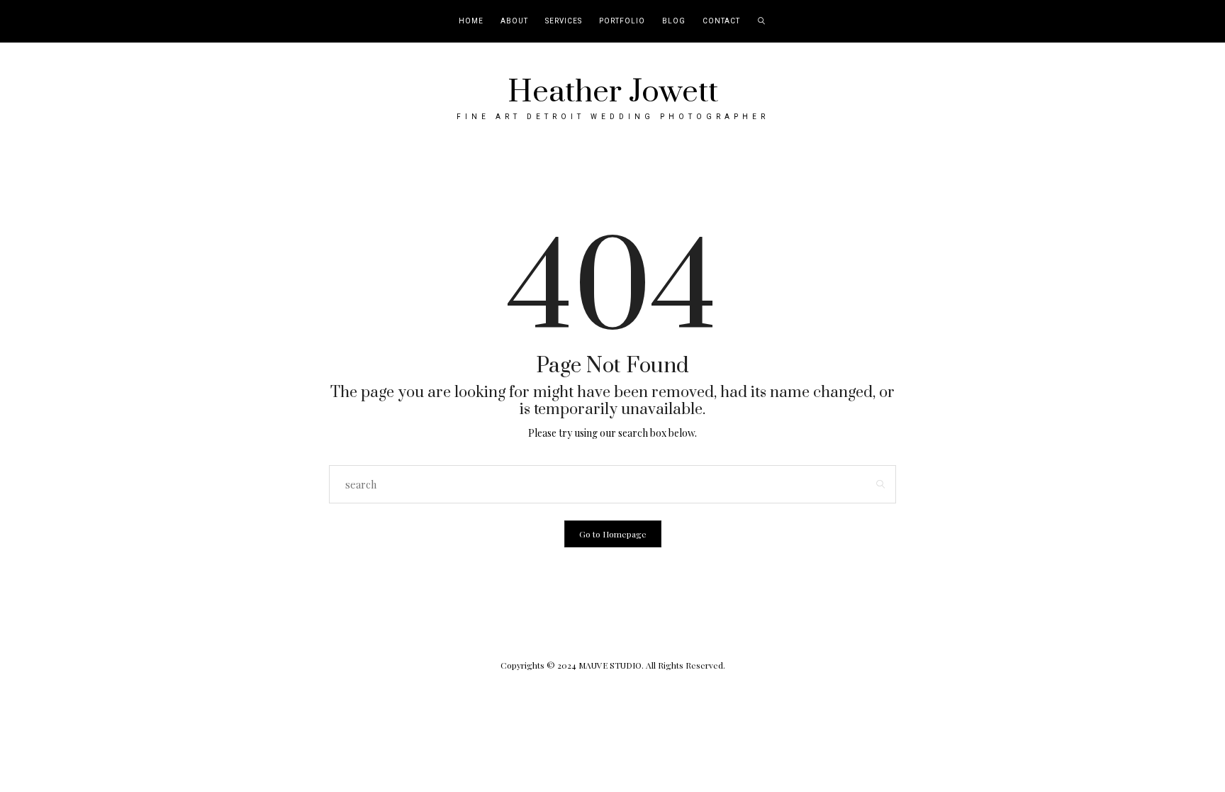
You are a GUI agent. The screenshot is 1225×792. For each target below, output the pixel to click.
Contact (721, 21)
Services (563, 21)
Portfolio (622, 21)
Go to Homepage (613, 534)
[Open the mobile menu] (1195, 21)
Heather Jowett (613, 92)
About (514, 21)
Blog (674, 21)
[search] (762, 21)
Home (471, 21)
